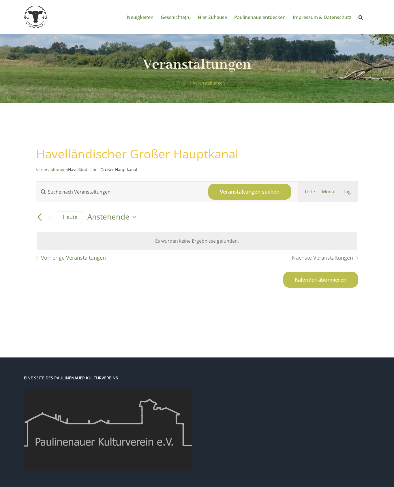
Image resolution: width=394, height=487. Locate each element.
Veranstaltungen (52, 170)
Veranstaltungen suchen (249, 191)
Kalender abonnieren (320, 280)
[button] (361, 17)
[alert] (197, 241)
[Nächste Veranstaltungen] (49, 218)
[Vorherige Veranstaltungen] (39, 217)
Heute (70, 216)
